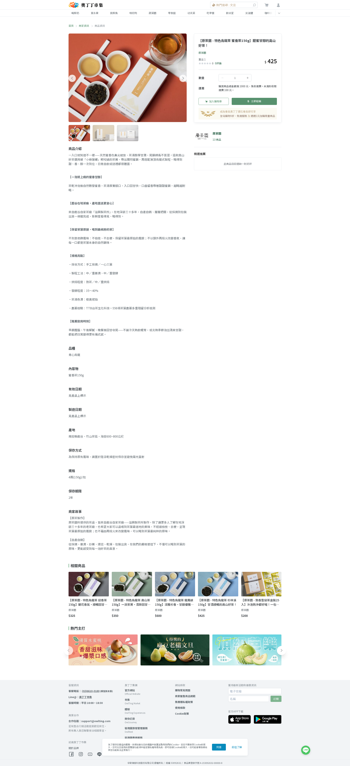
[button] (72, 78)
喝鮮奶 (75, 13)
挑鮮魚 (114, 13)
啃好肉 (133, 13)
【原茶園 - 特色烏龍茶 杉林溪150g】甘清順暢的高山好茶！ (217, 602)
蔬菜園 (152, 13)
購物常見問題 (182, 690)
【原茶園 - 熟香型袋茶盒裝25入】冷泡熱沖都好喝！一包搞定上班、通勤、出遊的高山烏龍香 (260, 602)
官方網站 (130, 690)
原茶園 (202, 52)
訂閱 (276, 699)
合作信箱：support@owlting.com (89, 721)
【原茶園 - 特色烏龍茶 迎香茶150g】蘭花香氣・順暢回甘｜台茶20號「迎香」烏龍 (88, 602)
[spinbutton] (235, 77)
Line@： (80, 697)
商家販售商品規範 (185, 696)
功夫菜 (191, 13)
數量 (201, 78)
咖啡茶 (268, 13)
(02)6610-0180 (91, 691)
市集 (127, 700)
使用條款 (180, 708)
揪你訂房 (130, 718)
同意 (218, 747)
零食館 (172, 13)
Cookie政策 (182, 713)
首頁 (71, 26)
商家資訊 (84, 26)
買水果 (94, 13)
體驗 (127, 709)
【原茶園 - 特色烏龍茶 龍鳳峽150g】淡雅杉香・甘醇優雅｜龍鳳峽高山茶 (174, 602)
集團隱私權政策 (184, 702)
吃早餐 (210, 13)
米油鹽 (249, 13)
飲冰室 (230, 13)
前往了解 (237, 747)
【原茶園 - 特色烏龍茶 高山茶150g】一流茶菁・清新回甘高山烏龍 (131, 602)
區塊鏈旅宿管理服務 (136, 728)
